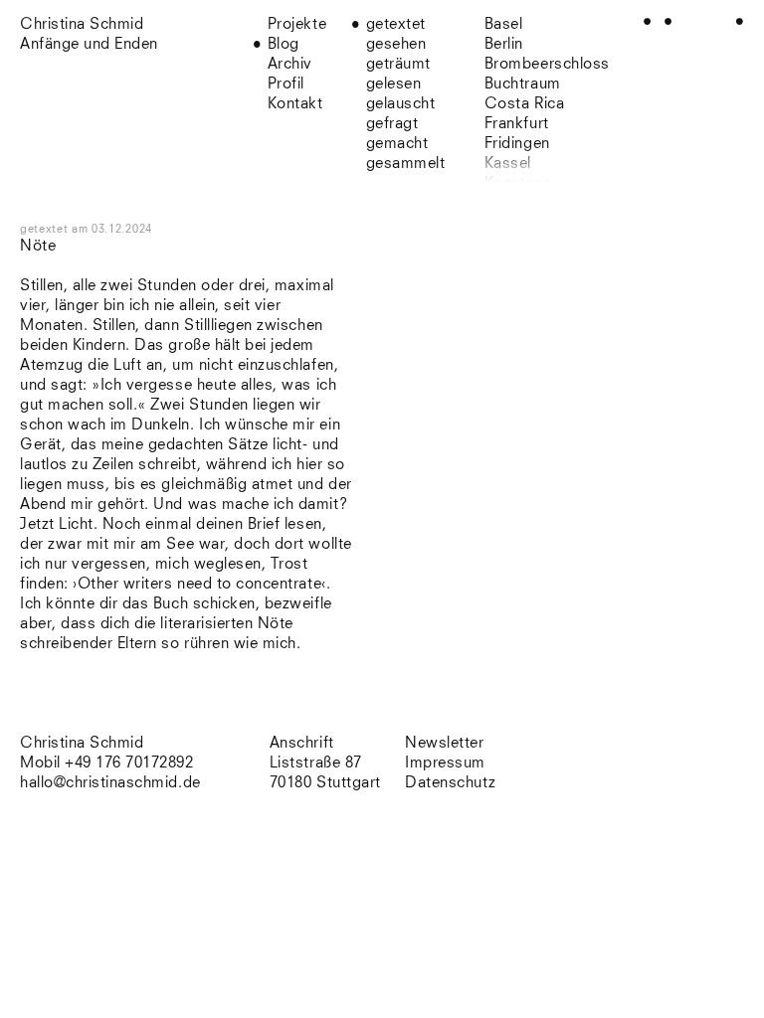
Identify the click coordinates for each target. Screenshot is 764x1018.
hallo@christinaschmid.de (110, 782)
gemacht (397, 143)
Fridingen (517, 143)
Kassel (507, 163)
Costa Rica (524, 103)
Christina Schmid (81, 743)
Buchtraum (522, 84)
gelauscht (401, 103)
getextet (396, 24)
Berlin (503, 44)
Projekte (297, 24)
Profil (286, 84)
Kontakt (295, 103)
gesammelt (406, 163)
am (112, 229)
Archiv (290, 64)
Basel (503, 24)
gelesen (394, 84)
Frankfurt (516, 123)
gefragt (392, 123)
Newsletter (444, 743)
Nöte (38, 246)
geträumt (398, 64)
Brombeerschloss (547, 64)
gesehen (396, 44)
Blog (283, 44)
